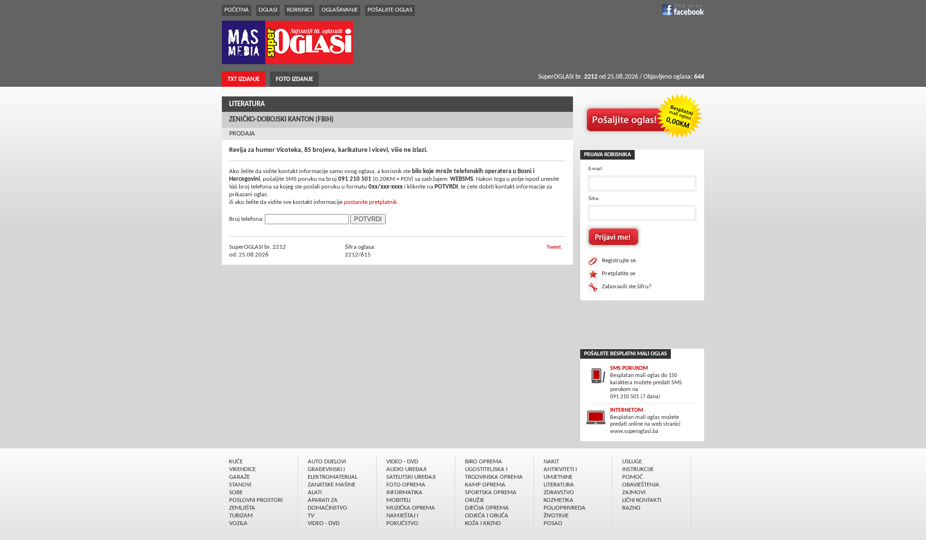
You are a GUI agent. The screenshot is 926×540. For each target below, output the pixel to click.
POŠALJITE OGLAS (390, 10)
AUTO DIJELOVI (327, 462)
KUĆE (236, 462)
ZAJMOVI (633, 492)
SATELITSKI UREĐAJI (411, 477)
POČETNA (236, 10)
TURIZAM (241, 516)
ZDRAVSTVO (559, 492)
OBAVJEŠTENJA (640, 485)
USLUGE (632, 462)
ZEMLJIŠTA (242, 508)
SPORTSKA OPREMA (491, 492)
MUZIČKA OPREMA (410, 508)
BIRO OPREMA (483, 462)
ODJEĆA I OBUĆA (486, 516)
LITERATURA (247, 104)
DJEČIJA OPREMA (487, 508)
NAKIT (551, 462)
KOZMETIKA (558, 500)
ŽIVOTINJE (556, 516)
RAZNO (631, 508)
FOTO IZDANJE (294, 79)
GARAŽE (239, 477)
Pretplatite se (618, 273)
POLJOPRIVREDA (565, 508)
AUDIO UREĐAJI (406, 469)
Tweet (553, 247)
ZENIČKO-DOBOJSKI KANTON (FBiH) (281, 119)
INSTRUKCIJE (638, 469)
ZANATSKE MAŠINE (331, 485)
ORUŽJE (474, 500)
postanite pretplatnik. (371, 202)
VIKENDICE (242, 469)
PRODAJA (242, 133)
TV (311, 516)
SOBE (236, 492)
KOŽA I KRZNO (483, 523)
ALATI (315, 492)
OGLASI (268, 10)
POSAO (553, 523)
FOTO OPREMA (405, 485)
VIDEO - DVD (324, 523)
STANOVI (240, 485)
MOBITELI (398, 500)
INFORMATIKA (404, 492)
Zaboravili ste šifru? (627, 287)
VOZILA (238, 523)
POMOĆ (632, 477)
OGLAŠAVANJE (340, 10)
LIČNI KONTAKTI (641, 500)
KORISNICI (299, 10)
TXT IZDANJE (243, 79)
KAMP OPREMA (485, 485)
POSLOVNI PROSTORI (256, 500)
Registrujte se (619, 260)
